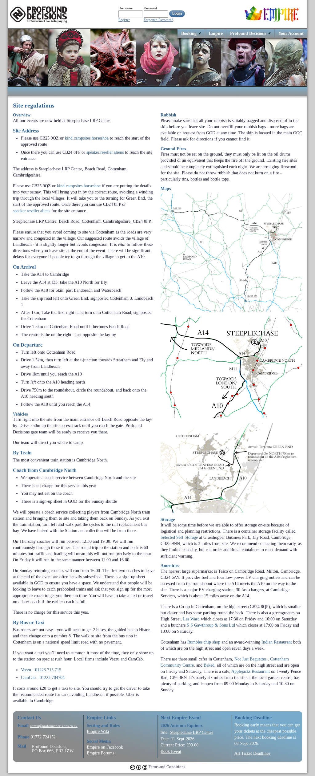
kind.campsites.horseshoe (87, 138)
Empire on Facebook (105, 747)
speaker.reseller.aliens (105, 152)
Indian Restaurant (276, 642)
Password (150, 8)
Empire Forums (100, 753)
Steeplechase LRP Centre (191, 732)
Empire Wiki (98, 731)
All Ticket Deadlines (252, 753)
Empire (216, 33)
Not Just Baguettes (250, 658)
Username (125, 8)
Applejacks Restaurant (250, 671)
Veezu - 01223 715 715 (41, 669)
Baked (209, 665)
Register (124, 20)
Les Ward (191, 618)
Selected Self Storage (179, 537)
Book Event (171, 751)
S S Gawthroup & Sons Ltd (211, 625)
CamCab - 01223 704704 (43, 677)
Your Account (291, 33)
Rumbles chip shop (203, 642)
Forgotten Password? (158, 20)
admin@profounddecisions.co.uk (54, 726)
